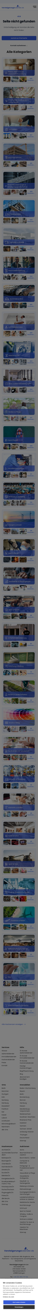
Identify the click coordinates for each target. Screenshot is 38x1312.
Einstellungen (19, 1307)
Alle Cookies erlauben (19, 1302)
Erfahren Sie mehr (8, 1297)
